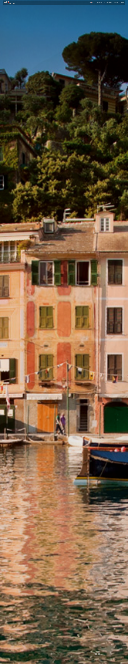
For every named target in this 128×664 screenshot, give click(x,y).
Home (90, 2)
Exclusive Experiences (108, 2)
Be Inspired (64, 660)
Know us (93, 2)
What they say (116, 2)
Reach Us (122, 2)
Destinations (99, 2)
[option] (64, 332)
